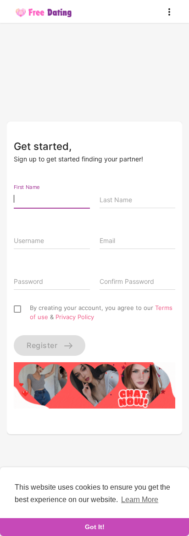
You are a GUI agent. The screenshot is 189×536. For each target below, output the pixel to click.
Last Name (116, 200)
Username (29, 240)
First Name (27, 187)
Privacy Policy (75, 316)
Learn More (139, 499)
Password (28, 281)
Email (107, 240)
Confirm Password (127, 281)
